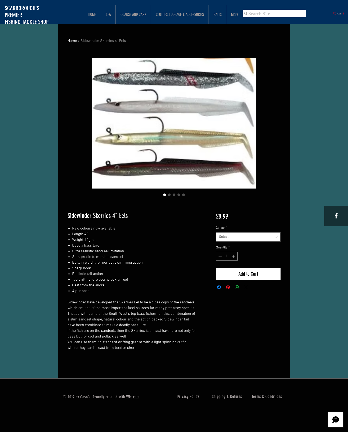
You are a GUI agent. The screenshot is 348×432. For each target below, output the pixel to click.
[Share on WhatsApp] (237, 287)
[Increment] (234, 256)
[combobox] (248, 237)
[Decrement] (220, 256)
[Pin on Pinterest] (228, 287)
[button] (339, 13)
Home (72, 41)
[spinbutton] (227, 256)
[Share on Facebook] (219, 287)
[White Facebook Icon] (336, 215)
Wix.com (132, 397)
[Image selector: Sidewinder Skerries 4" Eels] (164, 194)
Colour (221, 228)
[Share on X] (246, 287)
